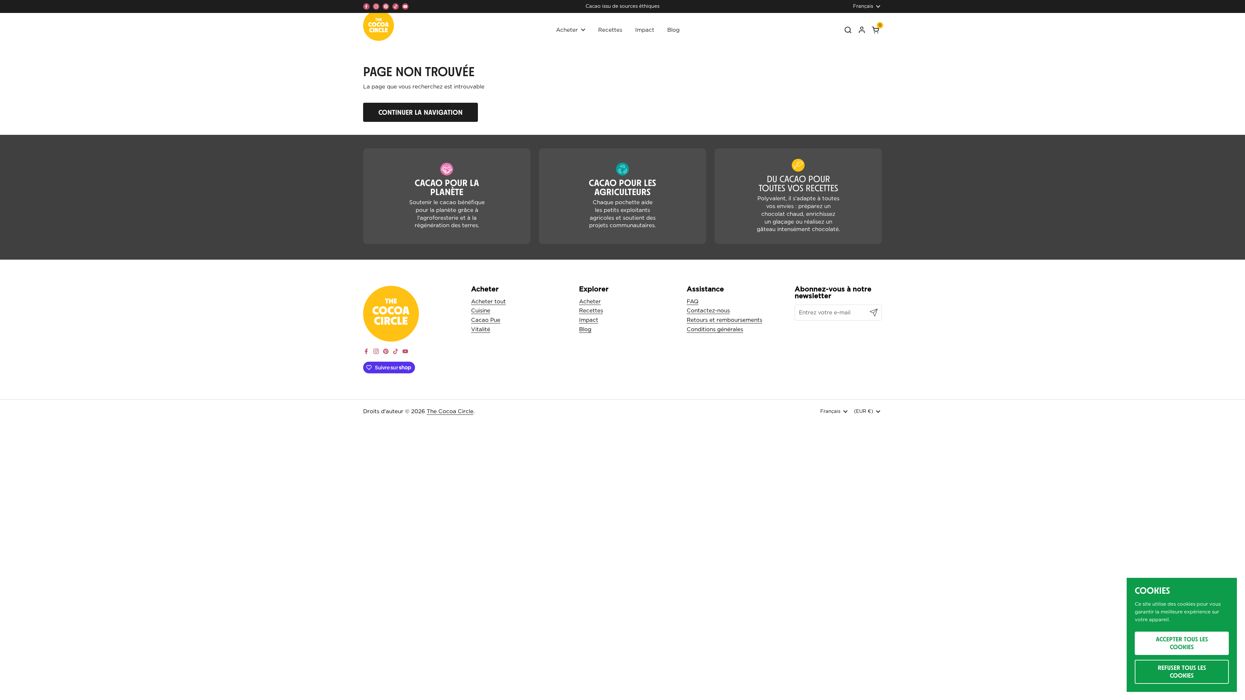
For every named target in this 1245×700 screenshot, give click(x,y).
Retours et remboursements (724, 320)
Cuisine (480, 310)
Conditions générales (715, 329)
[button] (875, 29)
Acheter (590, 301)
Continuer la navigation (420, 112)
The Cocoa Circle (450, 411)
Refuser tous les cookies (1182, 671)
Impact (588, 320)
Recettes (591, 310)
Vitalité (480, 329)
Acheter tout (488, 301)
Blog (585, 329)
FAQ (692, 301)
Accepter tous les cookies (1182, 643)
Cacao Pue (485, 320)
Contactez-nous (708, 310)
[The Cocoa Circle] (378, 27)
